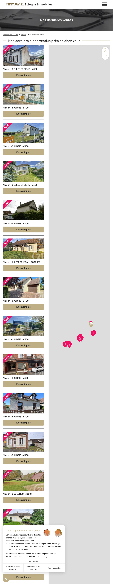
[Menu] (104, 4)
